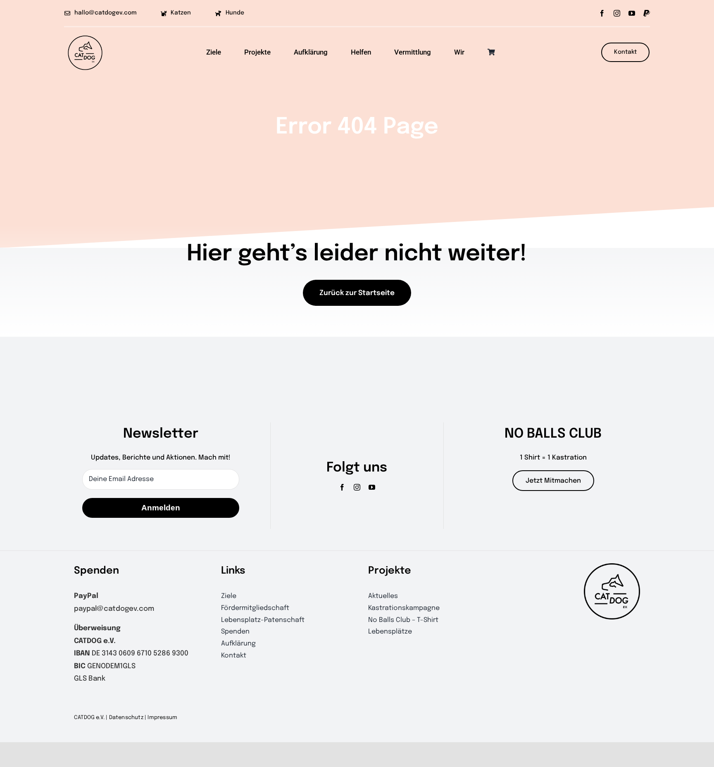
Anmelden (160, 507)
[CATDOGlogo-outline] (85, 34)
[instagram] (617, 13)
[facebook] (602, 13)
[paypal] (646, 13)
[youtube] (631, 13)
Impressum (162, 717)
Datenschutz (126, 717)
